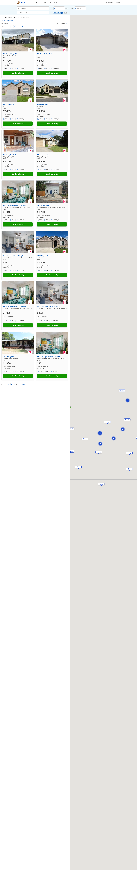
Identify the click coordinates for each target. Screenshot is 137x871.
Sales (44, 2)
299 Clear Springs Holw (45, 54)
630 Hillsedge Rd (8, 357)
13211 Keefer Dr (8, 104)
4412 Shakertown (43, 205)
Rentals (38, 2)
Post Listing (109, 2)
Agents (56, 2)
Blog (50, 2)
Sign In (118, 2)
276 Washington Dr (43, 104)
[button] (127, 400)
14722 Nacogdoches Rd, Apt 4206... (15, 306)
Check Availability (18, 73)
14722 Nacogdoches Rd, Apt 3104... (15, 205)
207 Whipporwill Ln (43, 256)
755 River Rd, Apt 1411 (10, 54)
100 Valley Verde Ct (9, 155)
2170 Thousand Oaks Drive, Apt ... (14, 256)
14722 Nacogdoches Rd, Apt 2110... (49, 357)
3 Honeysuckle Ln (43, 155)
